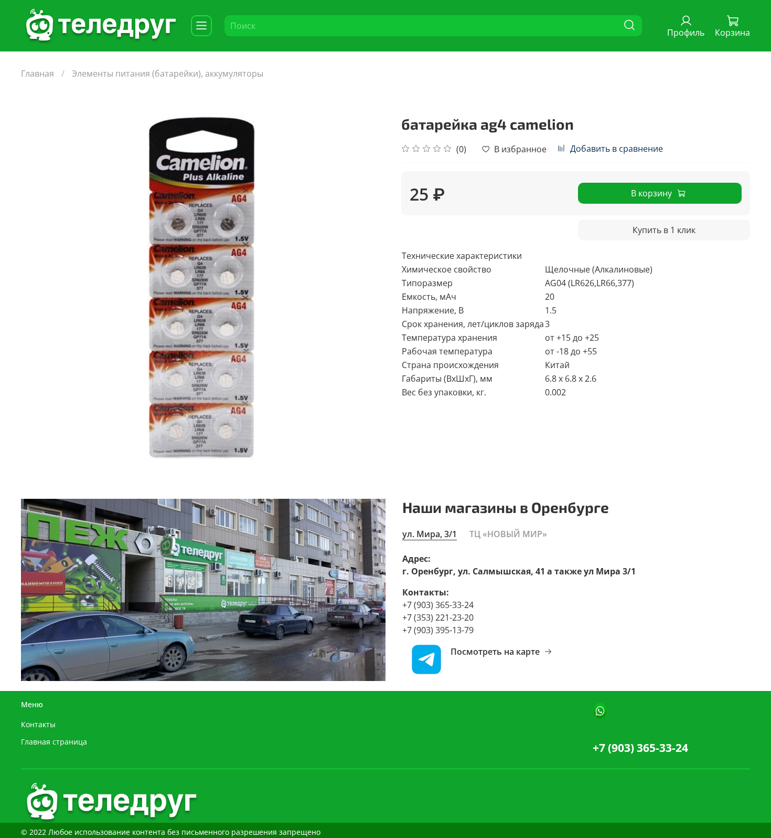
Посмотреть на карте (495, 651)
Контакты (38, 724)
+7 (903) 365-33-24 (640, 747)
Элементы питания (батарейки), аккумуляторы (167, 73)
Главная (37, 73)
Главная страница (54, 742)
